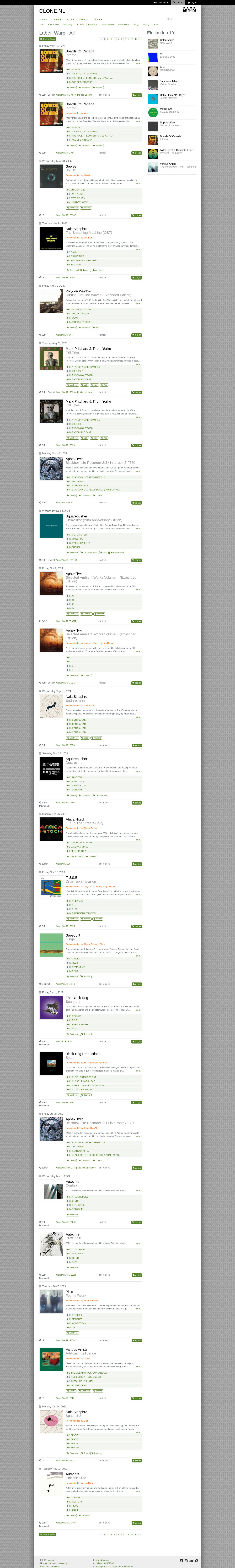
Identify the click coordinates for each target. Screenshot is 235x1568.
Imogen (87, 643)
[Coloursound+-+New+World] (153, 43)
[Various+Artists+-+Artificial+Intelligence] (52, 1359)
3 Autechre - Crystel (81, 1381)
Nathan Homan (107, 643)
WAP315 (66, 864)
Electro (72, 87)
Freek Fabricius (91, 1300)
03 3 (71, 666)
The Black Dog (77, 998)
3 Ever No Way (77, 198)
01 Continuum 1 (78, 720)
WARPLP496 (68, 153)
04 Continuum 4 (78, 732)
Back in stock (53, 25)
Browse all (92, 25)
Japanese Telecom (170, 81)
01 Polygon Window (80, 309)
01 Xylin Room (77, 1249)
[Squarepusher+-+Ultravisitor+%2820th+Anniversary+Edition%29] (52, 526)
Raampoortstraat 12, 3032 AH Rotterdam (114, 1566)
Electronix (85, 87)
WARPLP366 (68, 802)
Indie (95, 385)
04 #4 (71, 608)
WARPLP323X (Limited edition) (77, 392)
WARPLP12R (68, 926)
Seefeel (71, 166)
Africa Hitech (75, 819)
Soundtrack (74, 270)
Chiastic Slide (76, 1478)
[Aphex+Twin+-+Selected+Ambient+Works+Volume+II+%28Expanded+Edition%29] (52, 583)
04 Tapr (73, 1262)
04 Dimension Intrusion (82, 913)
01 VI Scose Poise (78, 1197)
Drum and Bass (90, 552)
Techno (98, 327)
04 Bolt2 (73, 1029)
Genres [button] (83, 19)
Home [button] (43, 19)
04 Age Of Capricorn (81, 82)
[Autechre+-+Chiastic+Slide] (52, 1484)
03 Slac (73, 909)
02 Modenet (75, 1319)
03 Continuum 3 (78, 728)
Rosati (112, 886)
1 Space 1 (74, 1435)
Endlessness (75, 700)
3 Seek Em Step (77, 851)
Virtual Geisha (168, 84)
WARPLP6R (68, 1398)
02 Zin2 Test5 (76, 481)
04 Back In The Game (80, 379)
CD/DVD (87, 614)
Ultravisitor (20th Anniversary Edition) (94, 520)
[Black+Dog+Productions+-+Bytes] (52, 1064)
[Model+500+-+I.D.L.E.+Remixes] (153, 112)
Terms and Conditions (49, 1566)
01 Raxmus (75, 1016)
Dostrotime (74, 762)
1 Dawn (73, 252)
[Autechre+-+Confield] (52, 1191)
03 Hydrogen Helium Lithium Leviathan (91, 78)
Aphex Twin (74, 459)
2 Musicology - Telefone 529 (85, 1377)
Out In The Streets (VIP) (84, 823)
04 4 (71, 670)
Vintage (136, 25)
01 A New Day (76, 901)
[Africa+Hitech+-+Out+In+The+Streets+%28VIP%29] (52, 829)
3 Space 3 (74, 1443)
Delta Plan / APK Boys (172, 95)
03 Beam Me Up (77, 967)
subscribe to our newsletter (54, 1563)
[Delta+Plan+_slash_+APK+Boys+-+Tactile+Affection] (153, 98)
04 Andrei (74, 547)
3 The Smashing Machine (83, 260)
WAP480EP (67, 502)
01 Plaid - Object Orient (82, 1077)
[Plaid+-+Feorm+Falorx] (52, 1302)
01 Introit (74, 69)
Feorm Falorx (76, 1295)
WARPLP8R (68, 1102)
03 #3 (71, 604)
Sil (85, 1063)
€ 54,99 (137, 560)
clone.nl (51, 1560)
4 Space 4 (74, 1447)
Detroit (99, 919)
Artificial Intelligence (81, 1353)
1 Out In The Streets (80, 843)
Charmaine (89, 705)
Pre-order (80, 25)
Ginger (71, 939)
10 (136, 39)
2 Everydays (76, 194)
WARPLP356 (68, 1340)
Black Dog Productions (83, 1054)
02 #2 (71, 600)
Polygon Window (78, 291)
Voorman (88, 238)
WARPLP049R (69, 1523)
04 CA (72, 1327)
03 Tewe (73, 1506)
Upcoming (67, 25)
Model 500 (166, 108)
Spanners (73, 1001)
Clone (95, 643)
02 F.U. (72, 905)
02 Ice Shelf (76, 371)
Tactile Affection (168, 97)
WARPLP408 (68, 277)
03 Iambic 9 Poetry (79, 543)
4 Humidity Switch (79, 202)
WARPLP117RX (69, 560)
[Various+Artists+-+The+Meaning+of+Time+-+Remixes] (153, 167)
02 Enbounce (76, 781)
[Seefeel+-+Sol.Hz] (52, 176)
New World (166, 42)
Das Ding (88, 1483)
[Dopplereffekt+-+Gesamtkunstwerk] (153, 126)
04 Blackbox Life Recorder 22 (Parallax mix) (94, 490)
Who (86, 113)
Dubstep (92, 856)
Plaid (69, 1292)
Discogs (146, 25)
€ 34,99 (137, 215)
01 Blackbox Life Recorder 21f (87, 477)
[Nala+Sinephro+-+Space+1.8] (52, 1422)
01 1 (71, 657)
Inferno (71, 55)
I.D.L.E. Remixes (169, 111)
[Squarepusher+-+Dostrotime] (52, 769)
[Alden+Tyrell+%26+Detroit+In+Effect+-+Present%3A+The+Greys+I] (153, 153)
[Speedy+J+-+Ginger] (52, 945)
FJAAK (94, 1128)
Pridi (162, 67)
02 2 (71, 661)
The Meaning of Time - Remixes (178, 166)
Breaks (98, 495)
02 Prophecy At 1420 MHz (83, 74)
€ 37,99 (137, 1042)
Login (193, 2)
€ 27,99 (137, 503)
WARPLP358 (68, 745)
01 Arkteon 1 (76, 777)
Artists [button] (69, 19)
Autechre (72, 1181)
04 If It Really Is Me (79, 322)
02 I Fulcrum (76, 539)
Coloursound (167, 40)
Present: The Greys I (172, 152)
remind (138, 95)
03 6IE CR (74, 1258)
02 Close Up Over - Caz (82, 1081)
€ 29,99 (137, 445)
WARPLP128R (69, 1222)
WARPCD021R (69, 621)
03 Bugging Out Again (81, 375)
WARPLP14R (68, 984)
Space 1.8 (73, 1416)
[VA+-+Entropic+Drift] (153, 57)
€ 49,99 (137, 335)
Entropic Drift (167, 56)
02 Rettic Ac (76, 1502)
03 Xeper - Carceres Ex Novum (86, 1085)
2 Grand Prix (76, 256)
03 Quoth (74, 318)
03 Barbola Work (79, 1024)
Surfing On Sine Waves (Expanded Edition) (98, 295)
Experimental (118, 552)
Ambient (98, 87)
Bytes (70, 1057)
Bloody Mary (101, 886)
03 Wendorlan (77, 785)
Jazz (87, 270)
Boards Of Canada (80, 51)
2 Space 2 (74, 1439)
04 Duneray (75, 790)
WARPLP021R (69, 683)
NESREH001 (167, 70)
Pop (105, 385)
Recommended (107, 25)
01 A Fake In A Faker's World (84, 367)
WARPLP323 (68, 445)
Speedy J (73, 935)
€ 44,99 (137, 153)
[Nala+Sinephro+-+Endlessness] (52, 706)
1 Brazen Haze (77, 190)
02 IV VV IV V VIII (77, 1254)
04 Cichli (74, 1510)
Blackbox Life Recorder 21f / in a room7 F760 (100, 463)
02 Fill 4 (73, 963)
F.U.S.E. (72, 877)
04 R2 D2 (73, 971)
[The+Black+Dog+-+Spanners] (52, 1008)
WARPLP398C (69, 215)
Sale (156, 25)
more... (139, 63)
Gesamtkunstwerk (170, 125)
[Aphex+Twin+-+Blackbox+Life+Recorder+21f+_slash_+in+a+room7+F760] (52, 469)
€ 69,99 (137, 683)
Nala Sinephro (76, 229)
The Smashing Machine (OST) (89, 232)
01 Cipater (75, 1497)
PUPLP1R (67, 1041)
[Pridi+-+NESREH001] (153, 71)
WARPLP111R (69, 1275)
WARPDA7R (68, 335)
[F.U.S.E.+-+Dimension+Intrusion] (52, 887)
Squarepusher (76, 516)
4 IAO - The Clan (77, 1385)
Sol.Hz (71, 170)
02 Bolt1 (73, 1020)
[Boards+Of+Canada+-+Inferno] (52, 61)
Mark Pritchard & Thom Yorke (88, 349)
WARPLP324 (68, 1460)
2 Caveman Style (78, 847)
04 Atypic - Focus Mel (81, 1089)
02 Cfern (74, 1201)
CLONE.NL (52, 11)
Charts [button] (97, 19)
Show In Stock (48, 39)
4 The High (75, 265)
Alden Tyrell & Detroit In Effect (177, 150)
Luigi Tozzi (89, 886)
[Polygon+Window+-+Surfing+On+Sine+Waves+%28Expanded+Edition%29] (52, 301)
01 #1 (71, 596)
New (42, 25)
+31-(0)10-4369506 (104, 1563)
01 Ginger (74, 959)
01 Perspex (75, 1315)
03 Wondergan (77, 1323)
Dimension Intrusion (81, 881)
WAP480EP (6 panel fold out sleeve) (79, 1168)
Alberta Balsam (91, 828)
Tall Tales (73, 352)
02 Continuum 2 (78, 724)
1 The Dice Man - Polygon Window (88, 1373)
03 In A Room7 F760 (79, 485)
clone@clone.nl (102, 1560)
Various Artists (77, 1349)
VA (161, 53)
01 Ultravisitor (78, 535)
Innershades (94, 1063)
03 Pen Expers (77, 1205)
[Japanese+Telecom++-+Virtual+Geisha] (153, 85)
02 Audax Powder (79, 314)
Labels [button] (56, 19)
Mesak (87, 175)
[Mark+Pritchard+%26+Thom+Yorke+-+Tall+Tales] (52, 358)
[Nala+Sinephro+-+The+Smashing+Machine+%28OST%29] (52, 239)
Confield (72, 1185)
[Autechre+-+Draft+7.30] (52, 1244)
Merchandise (123, 25)
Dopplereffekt (167, 122)
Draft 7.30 (73, 1238)
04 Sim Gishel (76, 1209)
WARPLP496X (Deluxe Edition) (77, 95)
